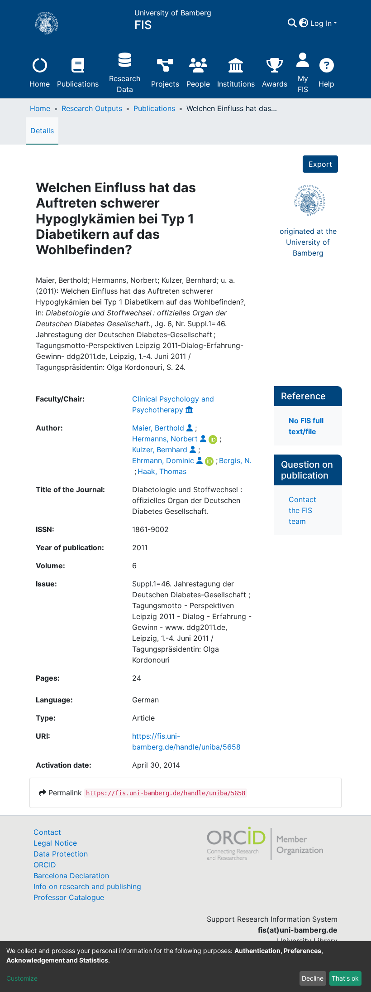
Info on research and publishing (87, 886)
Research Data (124, 84)
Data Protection (60, 853)
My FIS (303, 84)
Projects (165, 83)
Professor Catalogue (68, 897)
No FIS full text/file (306, 426)
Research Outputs (92, 108)
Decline (312, 978)
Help (326, 83)
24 (136, 677)
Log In (321, 23)
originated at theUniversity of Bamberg (308, 242)
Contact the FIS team (302, 510)
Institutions (236, 83)
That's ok (345, 978)
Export (320, 164)
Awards (274, 83)
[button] (303, 23)
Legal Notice (55, 842)
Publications (78, 83)
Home (39, 83)
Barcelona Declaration (71, 875)
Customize (22, 978)
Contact (47, 832)
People (198, 83)
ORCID (44, 864)
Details (42, 130)
